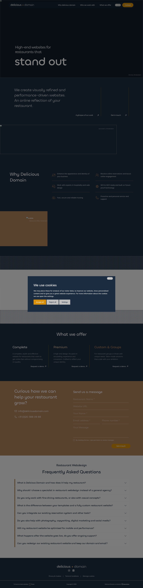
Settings (65, 302)
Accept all (40, 302)
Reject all (52, 302)
